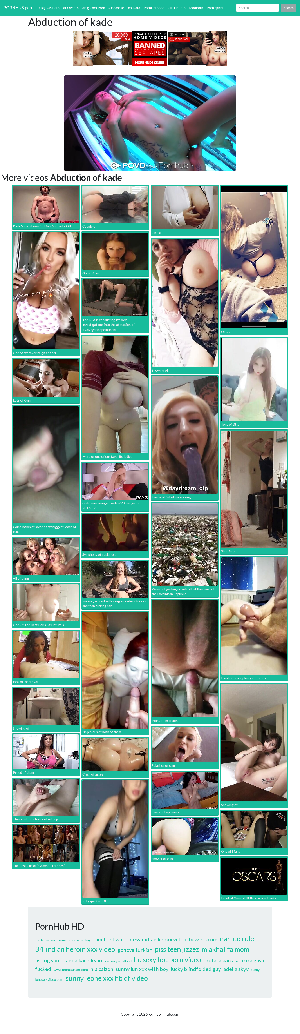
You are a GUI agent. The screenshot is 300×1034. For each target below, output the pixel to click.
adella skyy (236, 969)
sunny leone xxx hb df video (107, 978)
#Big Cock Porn (93, 8)
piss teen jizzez (177, 949)
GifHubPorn (177, 8)
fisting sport (49, 960)
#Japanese (116, 8)
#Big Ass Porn (49, 8)
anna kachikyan (84, 960)
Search (289, 8)
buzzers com (203, 939)
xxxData (133, 8)
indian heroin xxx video (80, 949)
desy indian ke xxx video (158, 939)
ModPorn (196, 8)
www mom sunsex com (71, 969)
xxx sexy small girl (118, 961)
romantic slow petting (74, 940)
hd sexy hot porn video (167, 959)
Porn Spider (215, 8)
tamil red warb (110, 939)
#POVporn (71, 8)
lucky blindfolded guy (196, 969)
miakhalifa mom (225, 949)
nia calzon (101, 969)
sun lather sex (45, 940)
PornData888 (154, 8)
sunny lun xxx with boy (142, 969)
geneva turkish (134, 950)
